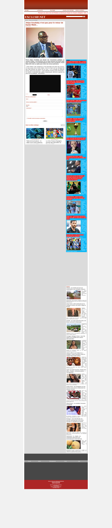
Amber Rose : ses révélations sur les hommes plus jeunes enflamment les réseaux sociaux (75, 388)
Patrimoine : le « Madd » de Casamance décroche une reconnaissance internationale (74, 438)
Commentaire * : (29, 108)
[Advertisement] (75, 39)
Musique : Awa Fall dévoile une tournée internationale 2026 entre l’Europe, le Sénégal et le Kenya (75, 420)
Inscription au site (56, 487)
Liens (79, 461)
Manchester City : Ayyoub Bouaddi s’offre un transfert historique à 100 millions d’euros (75, 82)
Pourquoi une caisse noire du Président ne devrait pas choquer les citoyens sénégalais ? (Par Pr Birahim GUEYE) (50, 13)
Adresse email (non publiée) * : (31, 102)
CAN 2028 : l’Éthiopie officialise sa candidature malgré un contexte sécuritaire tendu (75, 120)
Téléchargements (52, 461)
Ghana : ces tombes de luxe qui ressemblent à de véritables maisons (75, 288)
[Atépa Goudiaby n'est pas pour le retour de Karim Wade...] (45, 27)
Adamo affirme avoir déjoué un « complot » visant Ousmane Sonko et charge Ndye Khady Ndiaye (75, 354)
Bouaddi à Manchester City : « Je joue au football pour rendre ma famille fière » (76, 63)
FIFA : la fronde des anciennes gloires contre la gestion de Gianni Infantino (76, 139)
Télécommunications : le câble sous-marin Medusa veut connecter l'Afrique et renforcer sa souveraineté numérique (34, 141)
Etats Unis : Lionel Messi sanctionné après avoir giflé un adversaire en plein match (76, 218)
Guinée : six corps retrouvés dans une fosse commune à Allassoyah (76, 321)
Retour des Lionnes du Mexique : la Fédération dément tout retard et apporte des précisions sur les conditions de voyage (75, 178)
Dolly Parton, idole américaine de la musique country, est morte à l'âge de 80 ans (76, 305)
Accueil (26, 20)
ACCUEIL (27, 10)
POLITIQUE (52, 10)
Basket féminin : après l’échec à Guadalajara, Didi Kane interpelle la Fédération (75, 198)
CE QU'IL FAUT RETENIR (68, 10)
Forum (65, 461)
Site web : (28, 105)
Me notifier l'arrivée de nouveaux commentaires (36, 118)
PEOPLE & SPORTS (80, 10)
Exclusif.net (35, 17)
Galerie (39, 461)
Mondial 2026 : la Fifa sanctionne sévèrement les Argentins (75, 235)
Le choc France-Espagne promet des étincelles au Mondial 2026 (54, 141)
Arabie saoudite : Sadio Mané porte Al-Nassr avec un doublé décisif (76, 101)
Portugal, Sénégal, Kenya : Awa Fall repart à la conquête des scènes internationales (75, 337)
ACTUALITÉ (40, 10)
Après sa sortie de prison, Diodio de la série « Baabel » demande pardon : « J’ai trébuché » (76, 371)
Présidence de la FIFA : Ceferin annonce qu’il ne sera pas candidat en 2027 (76, 158)
